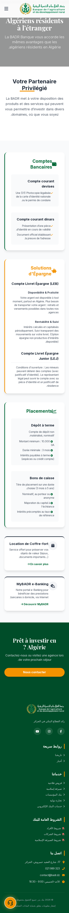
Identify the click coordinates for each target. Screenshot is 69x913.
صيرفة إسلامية (54, 788)
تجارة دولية (56, 800)
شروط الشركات (52, 834)
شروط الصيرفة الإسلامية (48, 840)
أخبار (59, 761)
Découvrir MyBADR (35, 604)
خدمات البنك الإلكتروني (49, 806)
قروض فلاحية (55, 783)
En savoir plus (39, 564)
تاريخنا (58, 755)
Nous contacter (34, 672)
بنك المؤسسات (54, 794)
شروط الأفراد (54, 828)
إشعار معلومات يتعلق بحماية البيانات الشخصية (34, 905)
